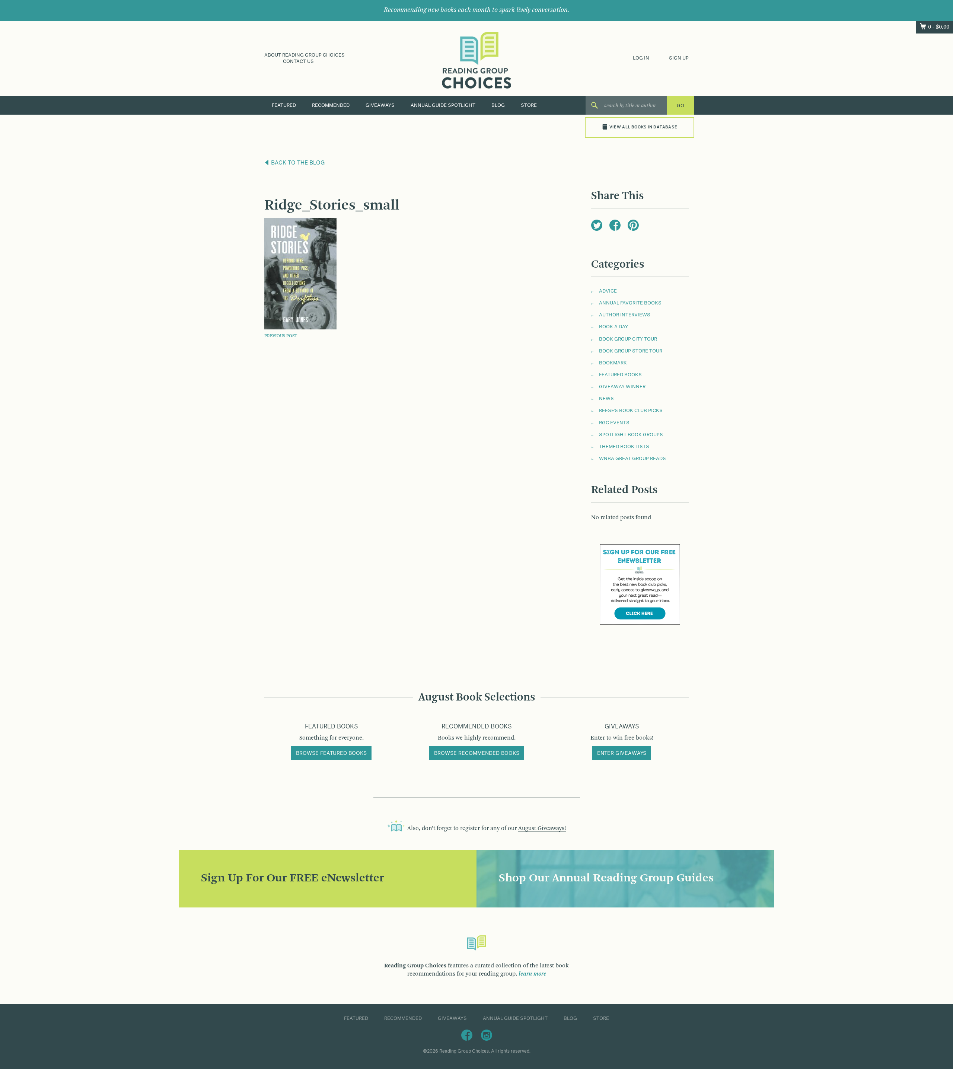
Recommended (331, 105)
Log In (641, 58)
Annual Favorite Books (630, 303)
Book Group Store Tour (630, 351)
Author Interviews (624, 315)
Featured (284, 105)
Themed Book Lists (624, 446)
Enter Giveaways (621, 753)
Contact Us (298, 61)
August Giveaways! (542, 829)
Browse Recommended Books (476, 753)
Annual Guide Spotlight (443, 105)
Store (529, 105)
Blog (498, 105)
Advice (608, 291)
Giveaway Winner (622, 386)
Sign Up (679, 58)
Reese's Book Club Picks (631, 410)
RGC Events (614, 423)
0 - (938, 27)
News (606, 398)
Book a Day (613, 327)
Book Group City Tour (628, 339)
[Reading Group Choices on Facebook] (466, 1035)
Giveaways (380, 105)
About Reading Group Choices (304, 55)
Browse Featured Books (331, 753)
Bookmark (613, 363)
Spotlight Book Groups (631, 435)
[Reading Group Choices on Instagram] (486, 1035)
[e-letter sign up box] (640, 584)
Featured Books (620, 375)
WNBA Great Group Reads (632, 458)
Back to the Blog (297, 163)
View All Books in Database (643, 127)
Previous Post (280, 336)
